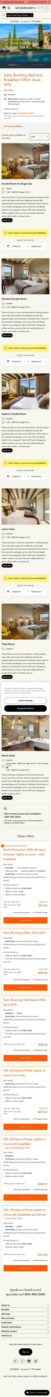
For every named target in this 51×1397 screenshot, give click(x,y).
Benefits (5, 1309)
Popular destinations (11, 1327)
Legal (5, 1376)
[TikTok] (35, 1361)
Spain (23, 39)
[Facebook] (22, 1361)
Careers (26, 1376)
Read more (7, 220)
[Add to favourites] (5, 50)
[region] (25, 698)
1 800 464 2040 (12, 816)
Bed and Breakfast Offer (17, 1147)
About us (5, 1305)
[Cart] (42, 7)
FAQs (10, 1376)
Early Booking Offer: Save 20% (24, 933)
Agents (19, 1376)
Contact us (6, 1335)
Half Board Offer (13, 1218)
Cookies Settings (25, 700)
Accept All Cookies (25, 708)
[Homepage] (25, 7)
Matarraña (14, 39)
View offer (25, 920)
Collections (6, 1322)
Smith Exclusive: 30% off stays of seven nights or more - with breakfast (24, 854)
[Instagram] (15, 1361)
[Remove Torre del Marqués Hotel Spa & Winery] (31, 15)
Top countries (7, 1318)
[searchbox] (42, 15)
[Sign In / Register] (4, 7)
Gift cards (34, 1376)
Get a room (38, 65)
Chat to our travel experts (38, 1393)
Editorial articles (9, 1331)
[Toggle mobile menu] (47, 7)
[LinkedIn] (28, 1361)
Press (14, 1376)
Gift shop (5, 1314)
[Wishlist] (38, 7)
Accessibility (43, 1376)
